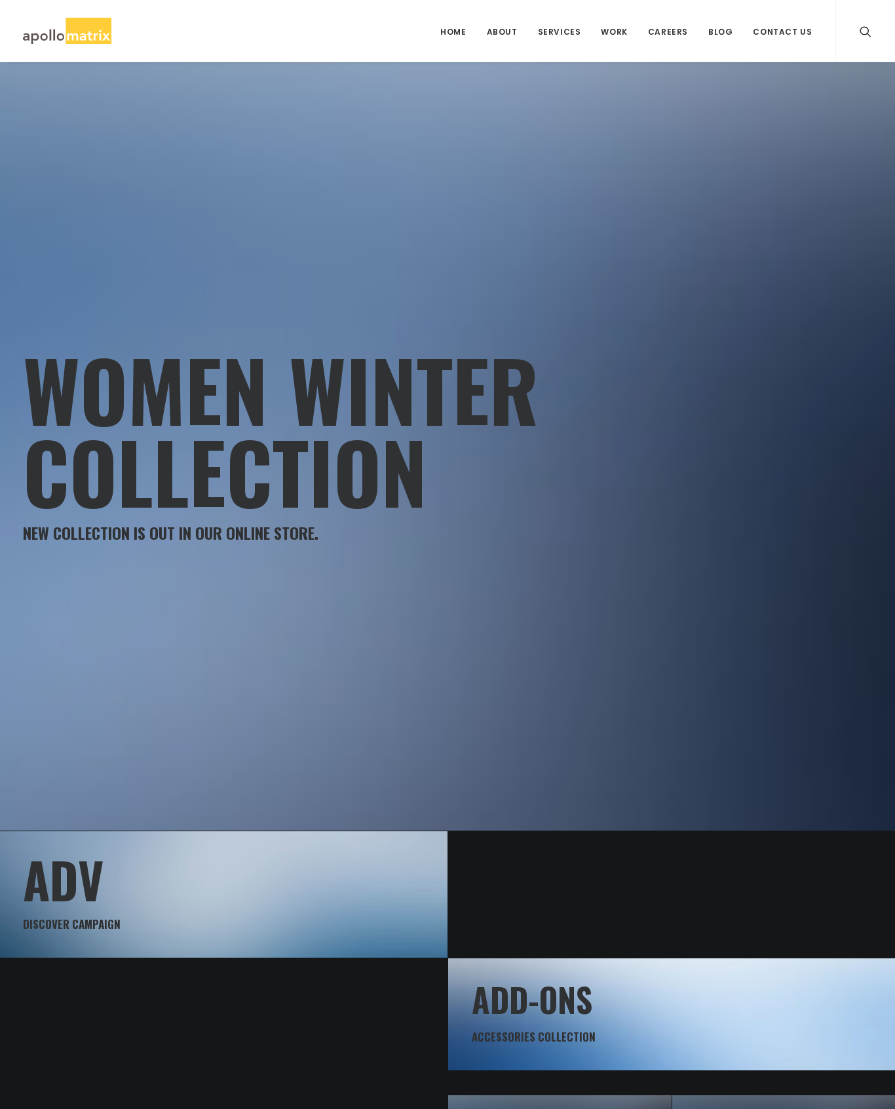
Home (453, 31)
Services (559, 31)
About (502, 31)
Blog (720, 31)
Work (614, 31)
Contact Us (782, 31)
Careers (668, 31)
